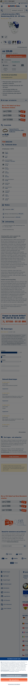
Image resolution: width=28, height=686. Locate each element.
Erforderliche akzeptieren (14, 675)
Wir (1, 662)
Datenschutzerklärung (5, 670)
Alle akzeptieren (14, 680)
